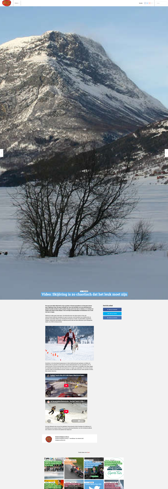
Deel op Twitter (113, 313)
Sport (88, 452)
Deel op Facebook (113, 309)
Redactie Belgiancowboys (62, 437)
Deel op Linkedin (113, 317)
